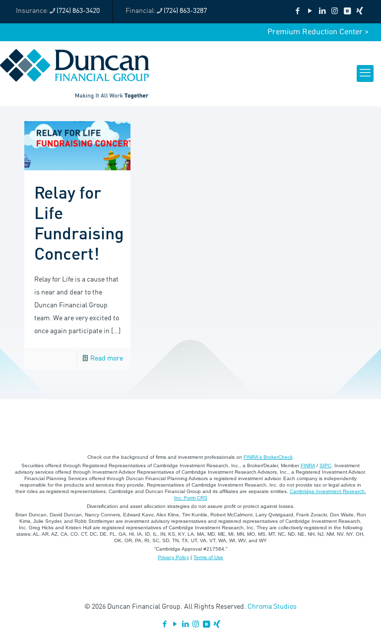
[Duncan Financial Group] (74, 73)
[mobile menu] (365, 73)
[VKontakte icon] (347, 11)
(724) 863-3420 (78, 10)
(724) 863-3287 (185, 10)
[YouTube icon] (310, 11)
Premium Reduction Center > (318, 32)
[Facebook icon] (297, 11)
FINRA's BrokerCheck (268, 457)
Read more (106, 358)
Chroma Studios (272, 606)
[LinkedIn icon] (322, 11)
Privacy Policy (173, 557)
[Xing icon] (359, 11)
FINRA (308, 465)
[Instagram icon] (334, 11)
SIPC (325, 465)
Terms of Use (208, 557)
